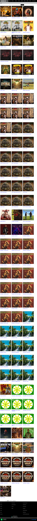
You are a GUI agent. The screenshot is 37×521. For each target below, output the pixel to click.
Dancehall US (24, 504)
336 (13, 500)
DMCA (12, 508)
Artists (1, 510)
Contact (12, 506)
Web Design (24, 512)
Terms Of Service (14, 504)
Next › (15, 500)
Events (1, 508)
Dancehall (24, 508)
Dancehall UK (24, 506)
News (1, 512)
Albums (1, 504)
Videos (1, 506)
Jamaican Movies (25, 510)
